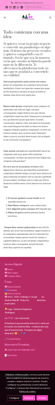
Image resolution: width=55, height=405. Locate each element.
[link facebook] (6, 7)
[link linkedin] (14, 7)
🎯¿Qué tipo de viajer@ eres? (20, 349)
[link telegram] (21, 7)
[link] (27, 17)
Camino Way (14, 276)
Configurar (14, 397)
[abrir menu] (4, 17)
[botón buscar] (50, 17)
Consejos (12, 290)
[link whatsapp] (18, 7)
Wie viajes (12, 272)
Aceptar (42, 397)
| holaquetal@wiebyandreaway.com (28, 3)
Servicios (12, 355)
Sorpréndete (14, 286)
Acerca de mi (14, 293)
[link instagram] (10, 7)
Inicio (10, 269)
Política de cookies (27, 391)
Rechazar (28, 397)
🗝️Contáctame (12, 338)
